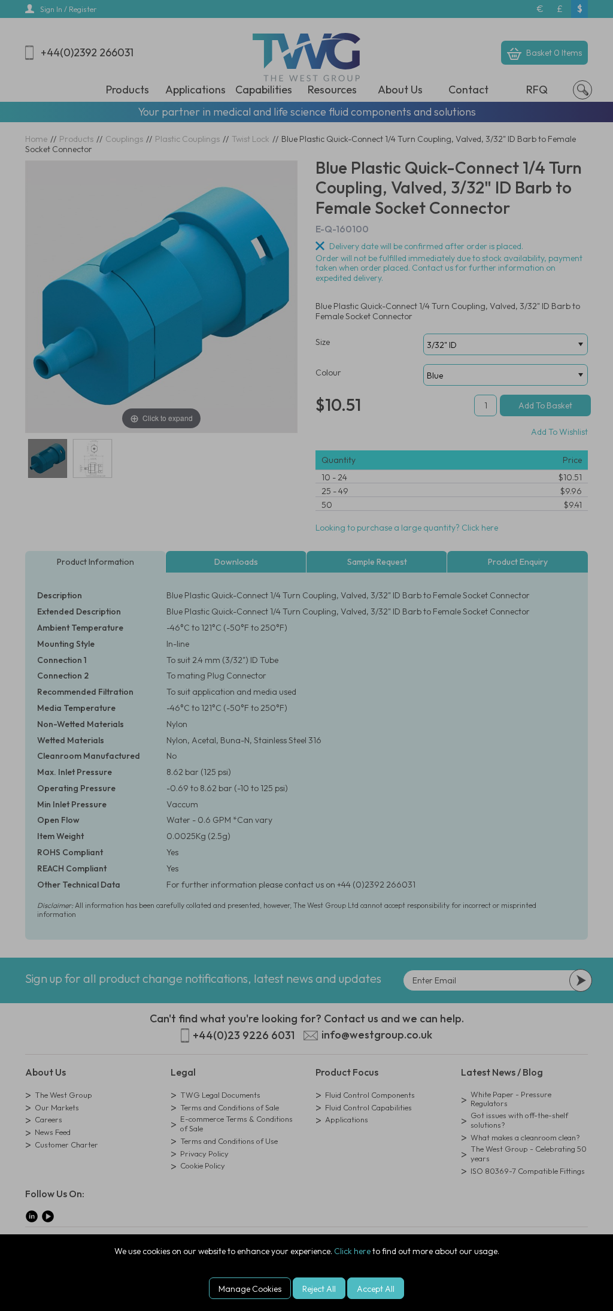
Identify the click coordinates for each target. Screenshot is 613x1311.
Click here (352, 1251)
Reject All (319, 1288)
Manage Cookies (250, 1288)
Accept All (375, 1288)
